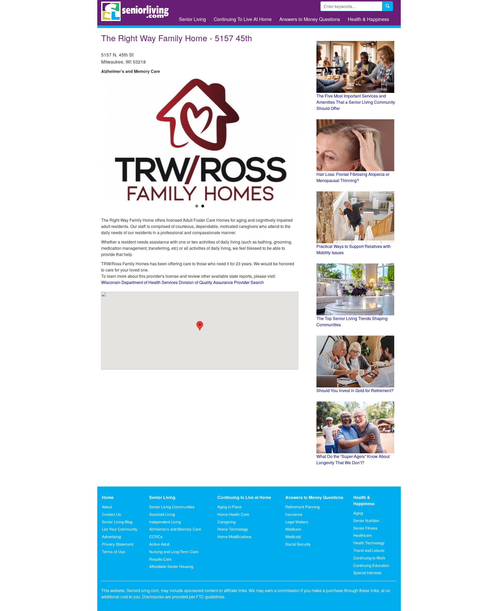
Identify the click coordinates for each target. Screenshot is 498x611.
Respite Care (160, 559)
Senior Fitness (365, 528)
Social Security (298, 544)
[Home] (136, 11)
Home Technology (232, 529)
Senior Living (192, 19)
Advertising (111, 536)
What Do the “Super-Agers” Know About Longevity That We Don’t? (353, 459)
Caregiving (226, 521)
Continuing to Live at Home (244, 497)
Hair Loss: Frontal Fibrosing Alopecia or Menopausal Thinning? (352, 177)
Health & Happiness (368, 19)
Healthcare (362, 535)
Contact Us (111, 514)
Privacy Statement (117, 544)
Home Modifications (234, 536)
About (107, 506)
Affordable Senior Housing (171, 566)
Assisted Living (162, 514)
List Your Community (119, 529)
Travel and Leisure (368, 550)
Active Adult (159, 544)
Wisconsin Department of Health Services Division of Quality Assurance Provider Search (182, 282)
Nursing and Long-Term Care (173, 551)
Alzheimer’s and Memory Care (175, 529)
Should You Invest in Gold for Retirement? (354, 390)
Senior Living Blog (117, 521)
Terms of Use (113, 551)
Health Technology (369, 542)
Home (108, 497)
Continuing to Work (369, 557)
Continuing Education (371, 565)
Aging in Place (229, 506)
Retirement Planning (302, 506)
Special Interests (367, 572)
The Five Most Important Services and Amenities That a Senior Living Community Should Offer (355, 102)
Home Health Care (233, 514)
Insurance (293, 514)
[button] (199, 326)
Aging (358, 513)
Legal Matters (296, 521)
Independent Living (165, 521)
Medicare (293, 529)
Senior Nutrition (366, 520)
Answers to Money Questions (309, 19)
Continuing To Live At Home (243, 19)
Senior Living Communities (172, 506)
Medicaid (293, 536)
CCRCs (156, 536)
